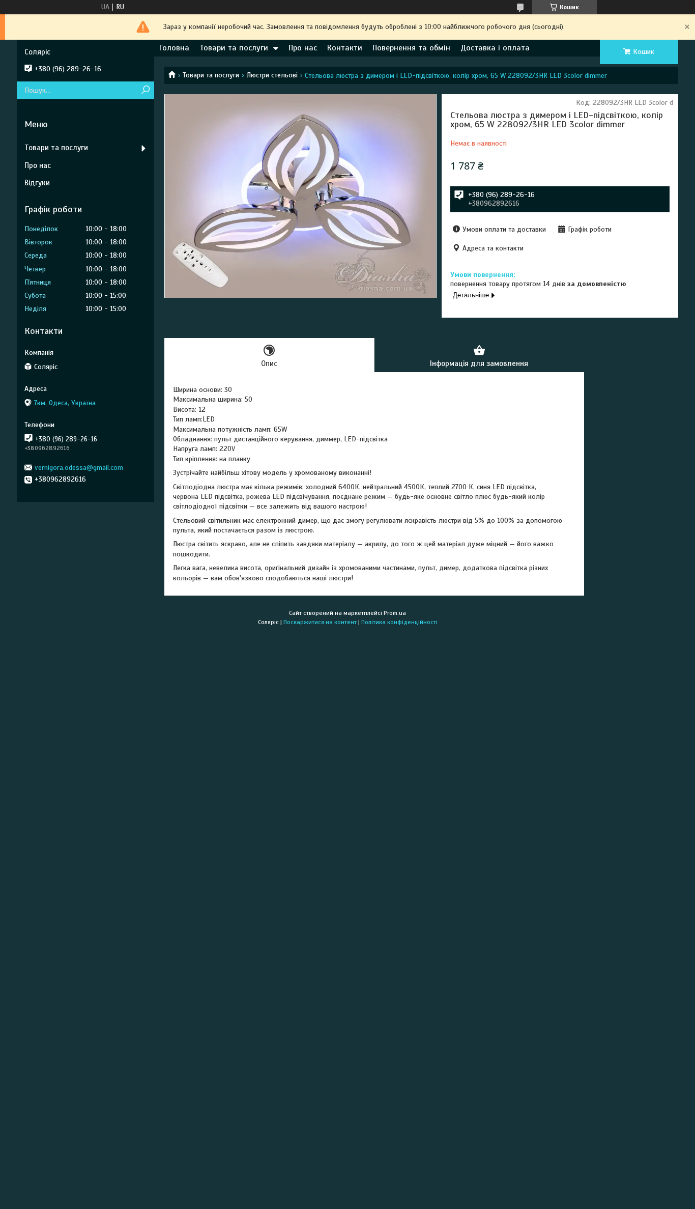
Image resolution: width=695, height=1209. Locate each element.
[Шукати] (145, 90)
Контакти (344, 48)
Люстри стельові (272, 75)
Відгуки (37, 182)
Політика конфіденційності (399, 622)
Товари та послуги (233, 48)
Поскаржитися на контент (320, 622)
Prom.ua (395, 612)
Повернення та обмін (411, 48)
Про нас (302, 48)
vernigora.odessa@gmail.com (79, 467)
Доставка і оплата (495, 48)
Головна (174, 48)
